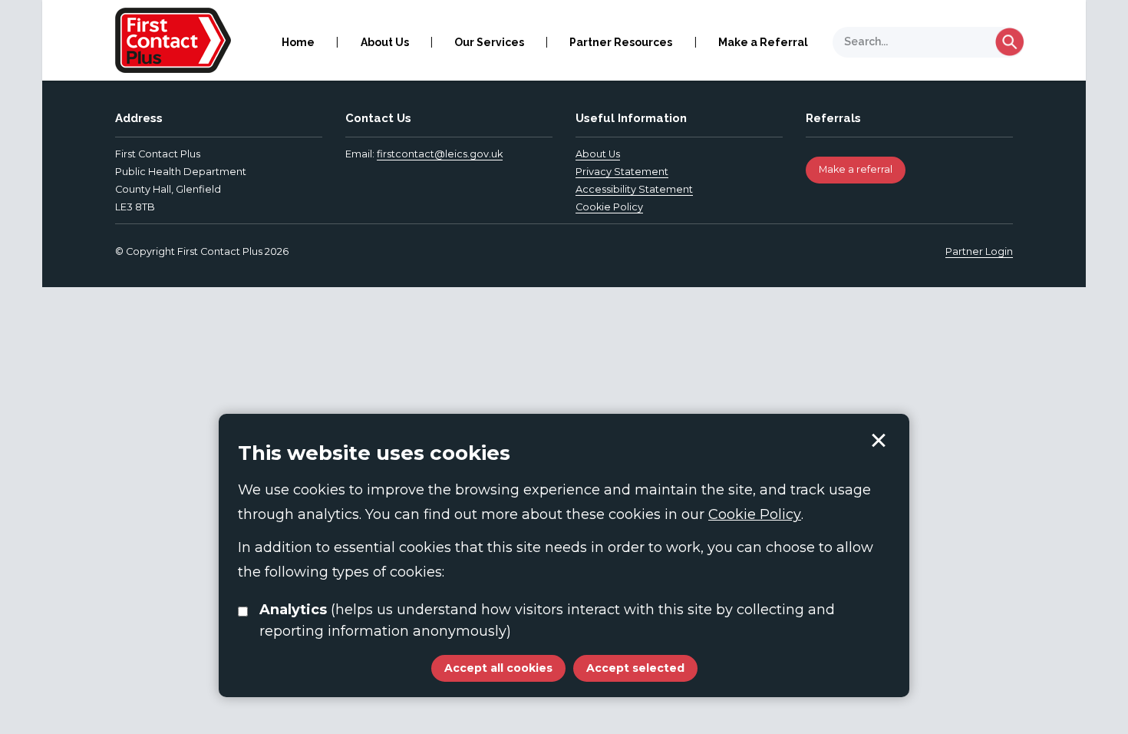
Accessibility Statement (634, 189)
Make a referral (855, 169)
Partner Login (979, 251)
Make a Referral (763, 42)
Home (298, 42)
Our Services (489, 42)
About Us (385, 42)
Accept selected (878, 440)
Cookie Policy (609, 207)
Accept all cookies (498, 668)
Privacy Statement (622, 171)
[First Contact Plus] (173, 39)
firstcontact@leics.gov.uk (440, 154)
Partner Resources (620, 42)
